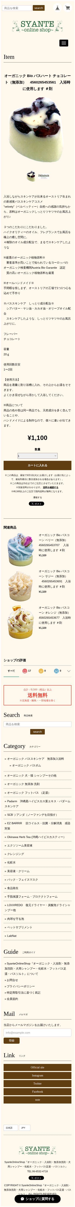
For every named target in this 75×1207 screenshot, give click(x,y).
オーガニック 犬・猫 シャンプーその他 (31, 775)
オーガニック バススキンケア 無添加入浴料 (37, 758)
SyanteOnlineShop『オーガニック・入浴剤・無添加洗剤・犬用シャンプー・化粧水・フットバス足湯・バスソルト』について (37, 968)
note (37, 1099)
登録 (11, 1040)
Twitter (37, 1083)
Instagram (37, 1075)
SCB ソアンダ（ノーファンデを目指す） (32, 814)
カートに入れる (37, 465)
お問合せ (12, 980)
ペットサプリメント (19, 927)
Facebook (37, 1091)
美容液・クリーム (18, 871)
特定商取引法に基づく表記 (23, 992)
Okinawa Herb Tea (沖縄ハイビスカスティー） (36, 837)
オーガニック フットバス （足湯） (29, 792)
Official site (37, 1067)
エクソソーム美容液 (19, 845)
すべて (11, 670)
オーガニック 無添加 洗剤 (23, 784)
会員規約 (12, 998)
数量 (37, 449)
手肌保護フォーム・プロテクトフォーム (32, 896)
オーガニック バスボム (26, 765)
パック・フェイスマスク (22, 879)
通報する (37, 497)
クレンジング (15, 854)
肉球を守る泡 (15, 918)
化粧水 (11, 862)
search (38, 7)
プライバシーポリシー (21, 986)
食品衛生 (12, 888)
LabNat (11, 935)
